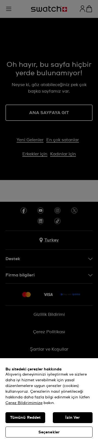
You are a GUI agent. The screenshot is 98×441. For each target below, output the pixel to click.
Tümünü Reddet (25, 418)
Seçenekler (49, 432)
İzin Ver (72, 418)
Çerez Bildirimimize (23, 403)
